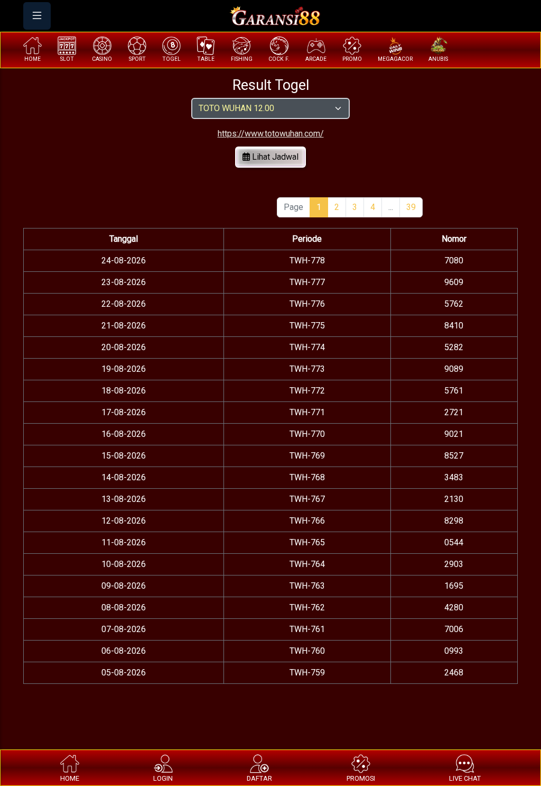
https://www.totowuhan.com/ (271, 134)
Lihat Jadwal (274, 157)
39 (411, 207)
